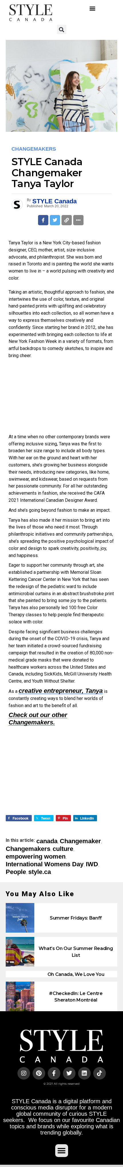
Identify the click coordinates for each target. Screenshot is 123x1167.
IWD (92, 864)
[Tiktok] (99, 1073)
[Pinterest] (39, 1073)
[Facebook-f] (54, 1073)
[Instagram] (23, 1073)
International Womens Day (45, 864)
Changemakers (28, 849)
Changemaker (80, 841)
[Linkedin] (84, 1073)
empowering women (36, 856)
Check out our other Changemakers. (38, 718)
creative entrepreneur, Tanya (61, 690)
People (16, 872)
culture (63, 849)
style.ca (39, 872)
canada (46, 841)
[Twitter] (69, 1073)
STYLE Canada (54, 201)
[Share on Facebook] (43, 220)
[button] (92, 8)
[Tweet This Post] (55, 220)
